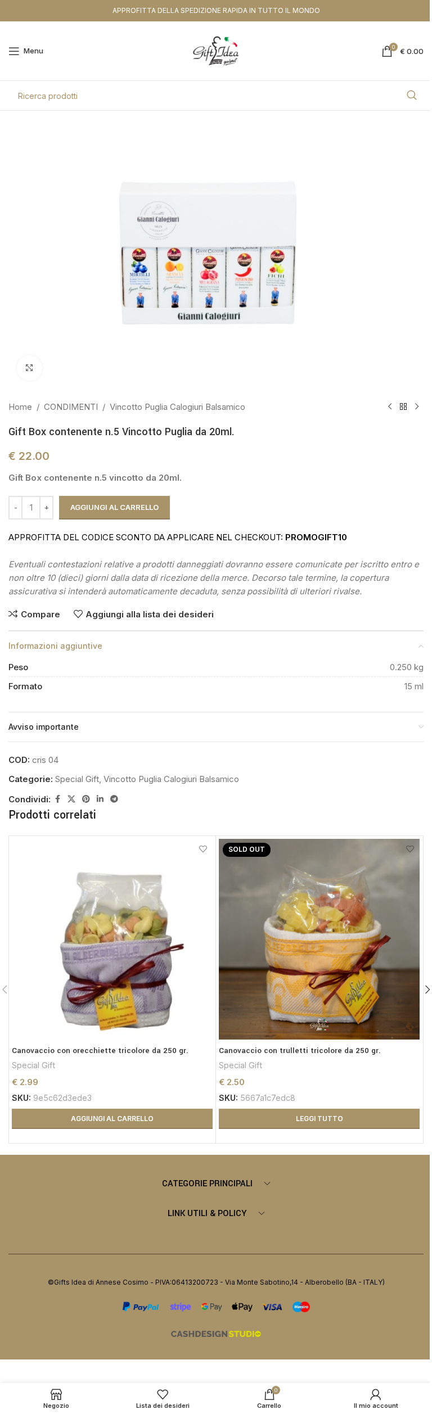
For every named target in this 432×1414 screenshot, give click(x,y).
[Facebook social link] (57, 799)
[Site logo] (216, 50)
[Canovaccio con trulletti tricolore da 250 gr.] (319, 939)
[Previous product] (390, 407)
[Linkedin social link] (100, 799)
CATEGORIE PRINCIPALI (207, 1184)
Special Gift (77, 779)
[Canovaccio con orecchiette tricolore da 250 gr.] (112, 939)
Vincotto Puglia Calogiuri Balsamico (177, 406)
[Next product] (417, 407)
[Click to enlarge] (29, 368)
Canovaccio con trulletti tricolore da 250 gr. (300, 1050)
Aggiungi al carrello (114, 507)
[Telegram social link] (114, 799)
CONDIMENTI (71, 406)
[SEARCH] (412, 95)
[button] (112, 1119)
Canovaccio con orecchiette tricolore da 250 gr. (100, 1050)
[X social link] (71, 799)
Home (20, 406)
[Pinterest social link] (86, 799)
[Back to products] (403, 407)
